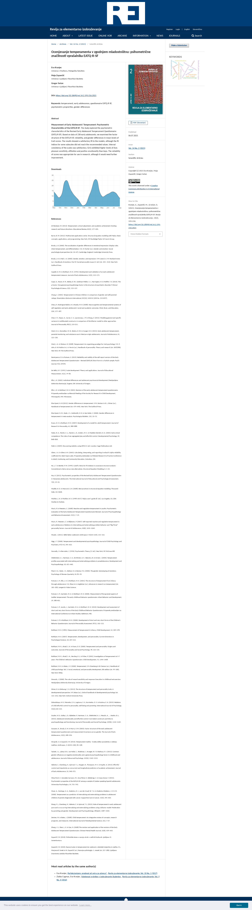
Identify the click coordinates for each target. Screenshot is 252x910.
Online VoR (105, 36)
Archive (122, 36)
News (160, 36)
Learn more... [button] (85, 905)
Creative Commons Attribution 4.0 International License (143, 189)
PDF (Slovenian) (139, 123)
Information (141, 36)
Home (53, 36)
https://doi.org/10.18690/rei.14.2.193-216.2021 (76, 96)
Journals (174, 36)
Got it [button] (239, 905)
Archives (63, 44)
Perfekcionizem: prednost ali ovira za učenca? (87, 873)
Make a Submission (179, 46)
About (67, 36)
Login (178, 29)
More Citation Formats (139, 234)
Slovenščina (197, 29)
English (187, 29)
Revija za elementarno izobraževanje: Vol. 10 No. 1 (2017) (132, 873)
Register (169, 29)
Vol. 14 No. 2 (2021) (78, 44)
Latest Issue (85, 36)
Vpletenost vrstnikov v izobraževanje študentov (101, 877)
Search (198, 36)
